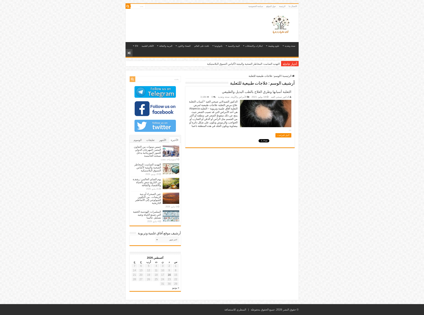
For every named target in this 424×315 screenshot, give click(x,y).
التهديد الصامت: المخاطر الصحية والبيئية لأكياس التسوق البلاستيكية (243, 63)
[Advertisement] (188, 19)
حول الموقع (271, 6)
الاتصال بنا (293, 6)
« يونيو (175, 287)
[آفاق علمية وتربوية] (281, 25)
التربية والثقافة (165, 46)
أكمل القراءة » (283, 135)
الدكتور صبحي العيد (280, 97)
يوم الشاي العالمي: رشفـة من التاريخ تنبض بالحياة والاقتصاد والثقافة (147, 182)
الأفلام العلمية (148, 46)
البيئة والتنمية (234, 46)
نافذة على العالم (201, 46)
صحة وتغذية (290, 46)
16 (169, 274)
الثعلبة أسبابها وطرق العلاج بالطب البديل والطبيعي (256, 92)
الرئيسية (287, 76)
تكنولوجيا (218, 46)
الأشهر (162, 140)
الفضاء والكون (184, 46)
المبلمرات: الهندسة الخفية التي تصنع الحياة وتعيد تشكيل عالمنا (147, 214)
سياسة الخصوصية (255, 6)
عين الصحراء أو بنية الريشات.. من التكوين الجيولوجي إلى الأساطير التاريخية (148, 198)
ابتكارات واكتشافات (254, 46)
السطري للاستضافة (235, 309)
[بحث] (128, 6)
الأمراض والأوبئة (239, 97)
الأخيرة (174, 140)
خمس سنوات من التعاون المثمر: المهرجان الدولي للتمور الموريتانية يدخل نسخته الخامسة (147, 151)
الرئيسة (282, 6)
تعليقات (150, 140)
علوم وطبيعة (273, 46)
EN (136, 46)
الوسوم (138, 140)
